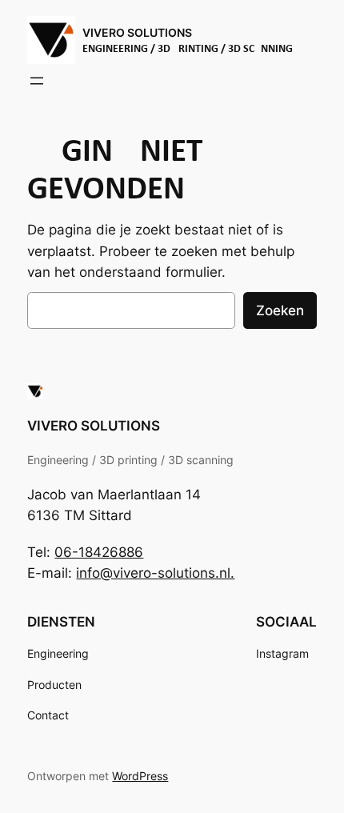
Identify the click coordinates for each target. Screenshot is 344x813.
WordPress (140, 776)
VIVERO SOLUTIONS (137, 32)
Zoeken (280, 310)
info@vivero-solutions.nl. (155, 573)
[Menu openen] (36, 80)
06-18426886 (98, 552)
